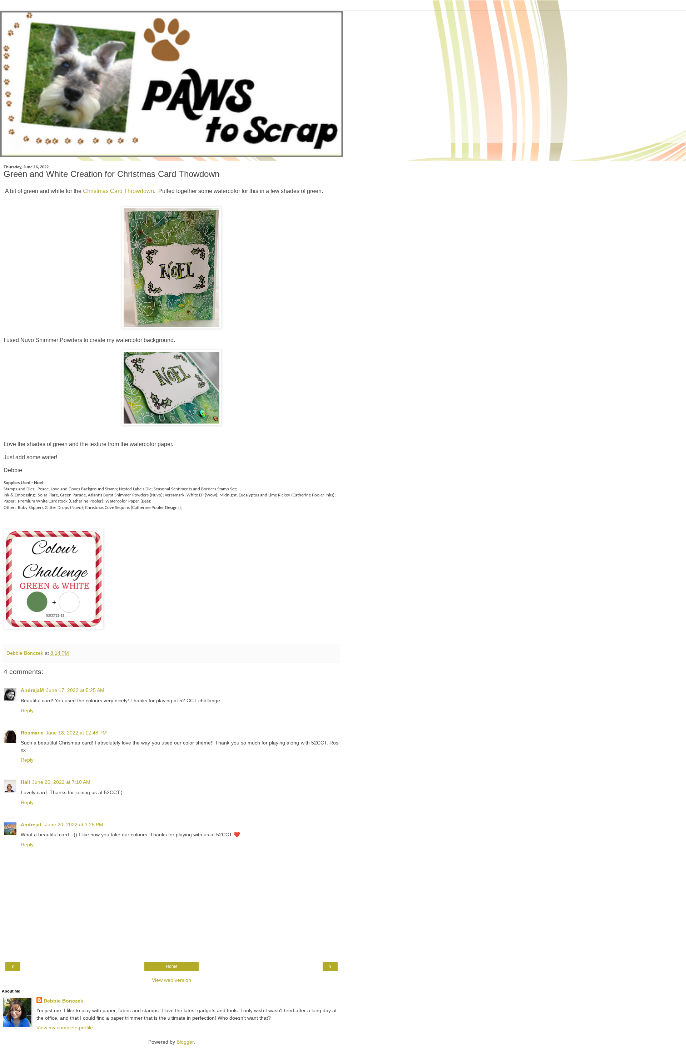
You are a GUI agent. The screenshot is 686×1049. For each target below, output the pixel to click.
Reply (27, 710)
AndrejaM (32, 690)
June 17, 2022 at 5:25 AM (75, 690)
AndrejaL (32, 824)
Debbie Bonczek (63, 1001)
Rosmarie (32, 733)
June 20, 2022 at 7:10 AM (61, 782)
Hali (25, 782)
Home (172, 966)
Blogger (185, 1042)
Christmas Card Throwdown (118, 191)
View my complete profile (64, 1027)
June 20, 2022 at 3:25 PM (74, 824)
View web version (171, 980)
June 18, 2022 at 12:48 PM (76, 733)
